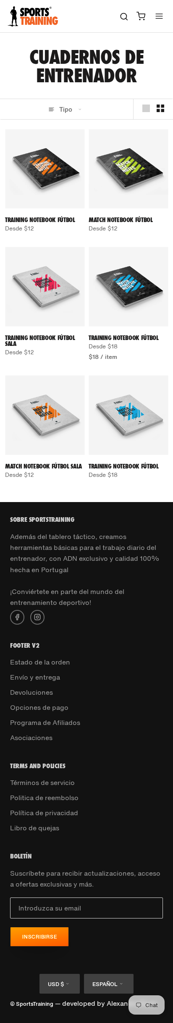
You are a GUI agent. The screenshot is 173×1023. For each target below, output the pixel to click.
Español (105, 984)
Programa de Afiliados (45, 722)
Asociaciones (31, 738)
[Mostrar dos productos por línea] (160, 109)
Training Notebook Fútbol (40, 220)
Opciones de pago (39, 707)
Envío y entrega (35, 677)
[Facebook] (17, 616)
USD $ (56, 984)
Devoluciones (31, 692)
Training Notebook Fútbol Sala (40, 341)
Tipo (66, 109)
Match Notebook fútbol (121, 220)
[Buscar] (124, 16)
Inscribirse (39, 936)
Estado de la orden (40, 662)
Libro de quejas (34, 828)
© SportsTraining (31, 1004)
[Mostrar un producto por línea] (146, 109)
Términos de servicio (42, 782)
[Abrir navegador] (159, 16)
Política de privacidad (44, 813)
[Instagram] (37, 616)
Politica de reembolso (44, 798)
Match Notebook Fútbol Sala (43, 466)
